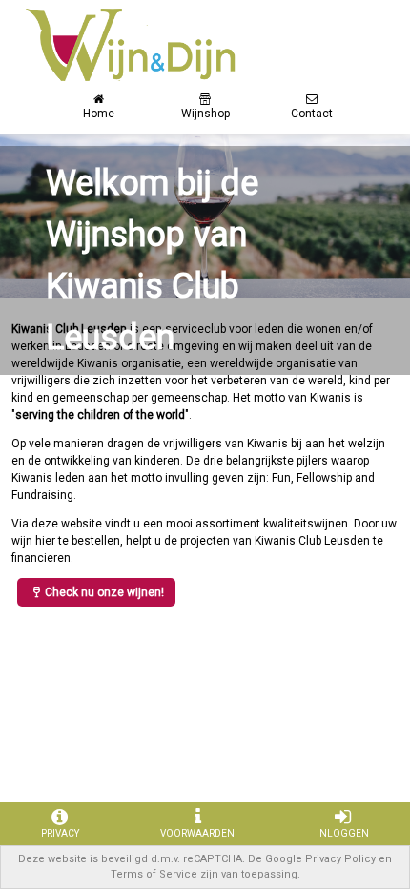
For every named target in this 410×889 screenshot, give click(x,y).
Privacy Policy (340, 859)
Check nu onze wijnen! (104, 592)
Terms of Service (154, 874)
